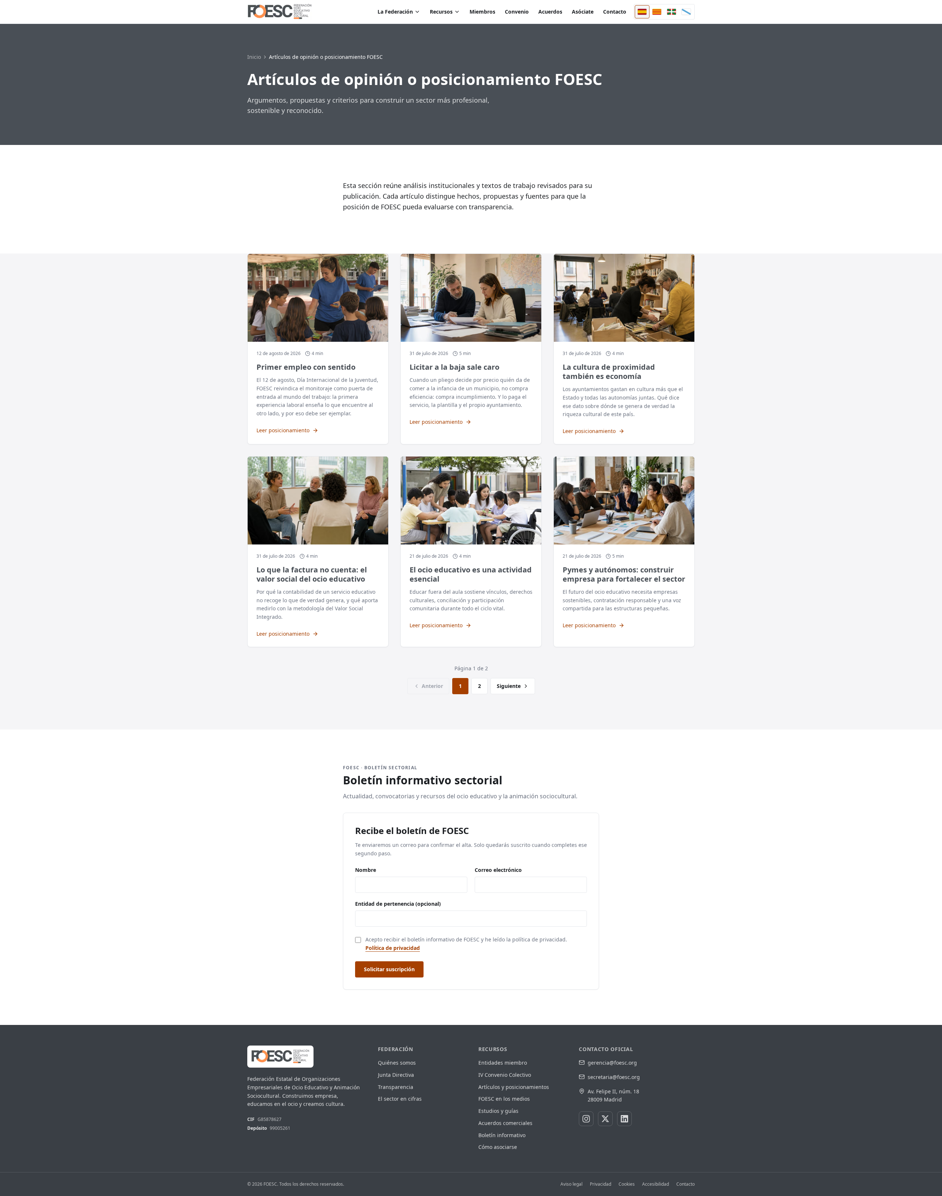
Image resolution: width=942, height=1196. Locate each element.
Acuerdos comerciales (505, 1122)
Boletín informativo (501, 1135)
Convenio (517, 11)
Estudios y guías (498, 1110)
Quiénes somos (397, 1062)
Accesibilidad (655, 1184)
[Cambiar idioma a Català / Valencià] (656, 11)
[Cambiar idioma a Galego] (686, 11)
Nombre (365, 869)
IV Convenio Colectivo (504, 1074)
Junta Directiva (396, 1074)
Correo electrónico (498, 869)
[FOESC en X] (605, 1118)
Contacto (614, 11)
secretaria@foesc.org (614, 1076)
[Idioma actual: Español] (642, 11)
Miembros (482, 11)
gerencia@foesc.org (612, 1062)
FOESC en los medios (504, 1098)
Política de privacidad (392, 947)
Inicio (254, 56)
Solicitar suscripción (389, 969)
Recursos (441, 11)
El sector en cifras (400, 1098)
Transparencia (395, 1086)
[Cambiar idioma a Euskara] (671, 11)
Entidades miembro (502, 1062)
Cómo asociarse (497, 1146)
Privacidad (600, 1184)
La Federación (395, 11)
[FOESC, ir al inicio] (279, 12)
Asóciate (583, 11)
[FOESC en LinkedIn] (624, 1118)
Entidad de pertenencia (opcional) (398, 903)
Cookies (627, 1184)
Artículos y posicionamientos (513, 1086)
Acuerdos (550, 11)
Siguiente (509, 685)
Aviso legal (571, 1184)
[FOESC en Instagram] (586, 1118)
